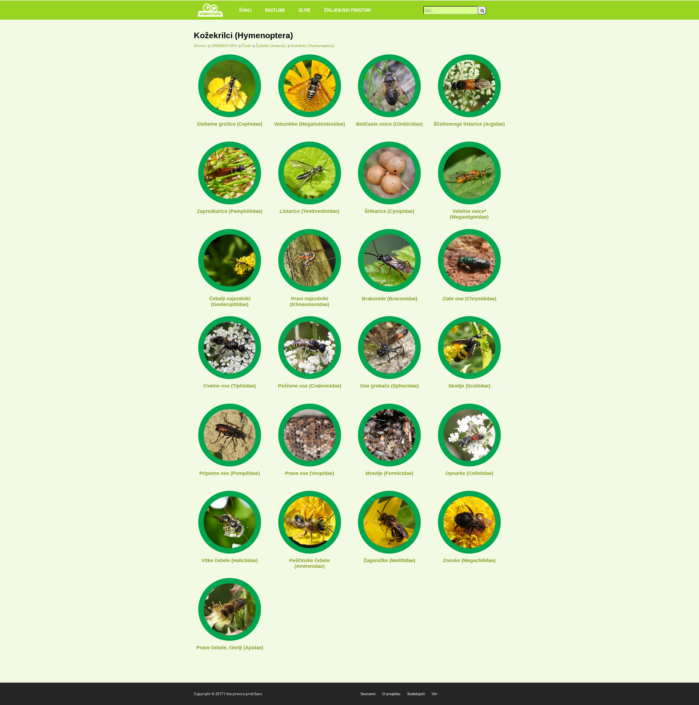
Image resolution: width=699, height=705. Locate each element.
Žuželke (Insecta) (271, 45)
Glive (304, 10)
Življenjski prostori (347, 10)
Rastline (275, 10)
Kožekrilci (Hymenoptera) (312, 45)
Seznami (367, 694)
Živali (245, 10)
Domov (200, 45)
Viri (434, 694)
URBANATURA (224, 45)
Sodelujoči (416, 694)
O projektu (391, 694)
